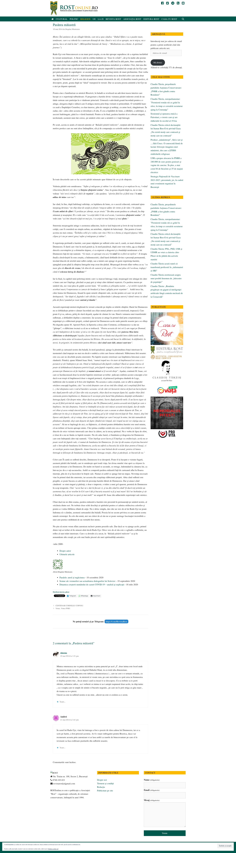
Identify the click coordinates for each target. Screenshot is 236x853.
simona (63, 652)
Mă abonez (157, 62)
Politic (74, 18)
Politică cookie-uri (53, 849)
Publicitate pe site (105, 790)
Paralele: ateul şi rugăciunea (72, 577)
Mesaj (152, 800)
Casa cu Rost (169, 18)
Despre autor (65, 550)
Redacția (101, 786)
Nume (152, 779)
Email (152, 790)
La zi (100, 18)
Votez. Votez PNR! (63, 608)
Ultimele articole (66, 554)
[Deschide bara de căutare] (183, 18)
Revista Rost (113, 18)
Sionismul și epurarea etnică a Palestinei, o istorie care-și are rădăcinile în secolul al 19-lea (164, 117)
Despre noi (102, 779)
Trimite (164, 833)
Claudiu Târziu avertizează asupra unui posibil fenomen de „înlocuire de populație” (166, 278)
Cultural (61, 18)
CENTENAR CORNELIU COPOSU (69, 605)
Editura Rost (151, 18)
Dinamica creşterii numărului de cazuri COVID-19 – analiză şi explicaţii (91, 584)
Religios (85, 18)
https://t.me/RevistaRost (116, 621)
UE (94, 18)
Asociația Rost (132, 18)
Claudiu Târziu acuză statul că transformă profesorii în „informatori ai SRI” (167, 267)
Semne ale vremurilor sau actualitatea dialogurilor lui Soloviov (87, 580)
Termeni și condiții (105, 783)
